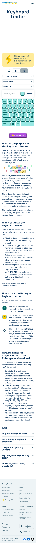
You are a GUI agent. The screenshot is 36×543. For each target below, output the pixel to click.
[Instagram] (32, 539)
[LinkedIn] (28, 539)
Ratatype (5, 157)
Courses (5, 496)
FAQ (21, 490)
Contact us (5, 512)
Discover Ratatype (8, 509)
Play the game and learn (26, 494)
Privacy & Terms (7, 516)
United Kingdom (28, 526)
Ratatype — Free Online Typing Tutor (10, 539)
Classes (22, 509)
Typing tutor (6, 487)
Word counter (24, 501)
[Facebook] (24, 539)
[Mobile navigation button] (32, 2)
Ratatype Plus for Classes (25, 518)
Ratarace (5, 530)
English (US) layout (12, 405)
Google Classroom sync (26, 513)
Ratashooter (6, 527)
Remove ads (19, 135)
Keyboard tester (25, 498)
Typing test (6, 490)
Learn (21, 487)
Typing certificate (8, 493)
